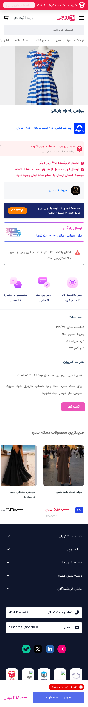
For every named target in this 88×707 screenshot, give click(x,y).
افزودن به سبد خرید (58, 697)
